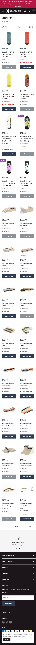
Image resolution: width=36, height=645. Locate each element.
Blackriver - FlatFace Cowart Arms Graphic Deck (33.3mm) (9, 140)
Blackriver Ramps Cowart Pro (8, 465)
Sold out (9, 67)
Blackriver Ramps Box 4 (26, 304)
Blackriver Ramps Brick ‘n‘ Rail (26, 425)
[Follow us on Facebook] (3, 622)
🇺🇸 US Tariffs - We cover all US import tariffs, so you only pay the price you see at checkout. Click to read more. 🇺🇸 (18, 4)
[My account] (29, 11)
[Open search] (25, 11)
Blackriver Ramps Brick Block (8, 384)
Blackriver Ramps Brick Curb (8, 425)
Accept (7, 639)
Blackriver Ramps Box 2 (26, 264)
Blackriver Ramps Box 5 (8, 344)
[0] (32, 11)
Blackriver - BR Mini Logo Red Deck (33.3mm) (26, 54)
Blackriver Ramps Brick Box (26, 384)
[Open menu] (3, 11)
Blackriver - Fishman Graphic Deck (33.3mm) (27, 96)
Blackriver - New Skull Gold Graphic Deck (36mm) (26, 139)
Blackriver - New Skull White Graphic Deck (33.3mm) (26, 183)
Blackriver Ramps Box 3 (8, 304)
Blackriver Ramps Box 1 (8, 264)
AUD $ (5, 612)
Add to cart (27, 67)
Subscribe (8, 603)
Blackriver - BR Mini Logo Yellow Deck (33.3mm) (8, 96)
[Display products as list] (33, 27)
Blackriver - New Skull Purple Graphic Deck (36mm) (9, 183)
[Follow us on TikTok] (10, 622)
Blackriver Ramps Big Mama (26, 224)
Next (30, 526)
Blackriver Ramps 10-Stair (8, 224)
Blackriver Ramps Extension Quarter (26, 465)
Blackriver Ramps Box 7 (26, 344)
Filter (6, 27)
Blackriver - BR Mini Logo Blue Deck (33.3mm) (8, 54)
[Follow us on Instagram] (7, 622)
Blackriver (6, 59)
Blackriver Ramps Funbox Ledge (8, 505)
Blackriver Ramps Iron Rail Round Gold (26, 506)
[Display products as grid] (30, 27)
